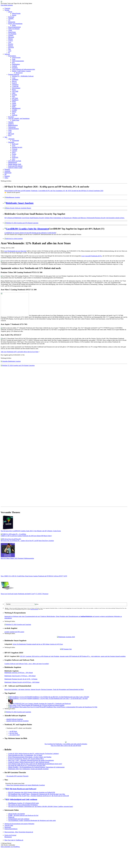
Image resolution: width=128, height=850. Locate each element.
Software (7, 54)
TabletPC (11, 18)
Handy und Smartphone (15, 23)
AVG (13, 159)
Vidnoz (14, 105)
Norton (14, 154)
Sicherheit (11, 142)
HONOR (11, 47)
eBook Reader (16, 13)
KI (9, 52)
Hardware (11, 17)
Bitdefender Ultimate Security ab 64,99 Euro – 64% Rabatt (21, 682)
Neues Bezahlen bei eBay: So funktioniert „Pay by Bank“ (25, 755)
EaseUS (14, 83)
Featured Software (13, 74)
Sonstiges (15, 67)
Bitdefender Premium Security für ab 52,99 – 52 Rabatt (21, 679)
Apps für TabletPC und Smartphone (19, 118)
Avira (13, 145)
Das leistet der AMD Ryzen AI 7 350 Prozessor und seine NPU (27, 765)
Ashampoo (15, 84)
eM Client (15, 98)
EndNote (14, 115)
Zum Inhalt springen (7, 5)
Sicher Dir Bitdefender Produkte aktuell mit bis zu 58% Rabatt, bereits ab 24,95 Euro (38, 644)
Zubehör (10, 35)
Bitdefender (7, 172)
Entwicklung (12, 56)
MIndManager (16, 108)
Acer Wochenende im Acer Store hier (15, 251)
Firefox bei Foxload (10, 835)
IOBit (13, 106)
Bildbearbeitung (13, 125)
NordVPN (15, 157)
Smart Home (12, 32)
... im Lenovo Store (14, 735)
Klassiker (11, 117)
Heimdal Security (17, 147)
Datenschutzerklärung (34, 609)
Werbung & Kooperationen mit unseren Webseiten (19, 823)
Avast (13, 156)
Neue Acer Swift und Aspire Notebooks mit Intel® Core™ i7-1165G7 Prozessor (24, 594)
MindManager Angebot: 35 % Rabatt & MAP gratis (23, 803)
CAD (10, 132)
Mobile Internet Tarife (14, 164)
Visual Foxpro (16, 57)
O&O (13, 93)
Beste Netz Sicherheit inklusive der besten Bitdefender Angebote (26, 785)
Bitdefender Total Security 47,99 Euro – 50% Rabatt (20, 676)
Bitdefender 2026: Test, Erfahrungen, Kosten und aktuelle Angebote (28, 769)
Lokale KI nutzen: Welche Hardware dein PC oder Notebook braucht (28, 762)
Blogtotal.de (8, 837)
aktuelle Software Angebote (14, 719)
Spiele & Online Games (15, 167)
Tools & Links (8, 825)
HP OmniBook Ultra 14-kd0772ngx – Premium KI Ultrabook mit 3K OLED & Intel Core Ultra (36, 794)
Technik (6, 10)
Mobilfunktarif (12, 162)
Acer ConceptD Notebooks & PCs (91, 256)
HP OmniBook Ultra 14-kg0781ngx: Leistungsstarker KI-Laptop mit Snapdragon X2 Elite (70, 707)
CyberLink (15, 86)
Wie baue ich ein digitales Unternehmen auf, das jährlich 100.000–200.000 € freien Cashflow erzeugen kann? (40, 806)
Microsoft (11, 37)
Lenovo (10, 40)
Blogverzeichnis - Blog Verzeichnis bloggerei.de (18, 832)
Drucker (10, 44)
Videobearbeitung (13, 128)
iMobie (14, 111)
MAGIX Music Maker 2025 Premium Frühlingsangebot (17, 558)
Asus (9, 50)
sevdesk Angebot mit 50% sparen (14, 632)
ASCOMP (15, 91)
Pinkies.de (11, 817)
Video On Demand (13, 28)
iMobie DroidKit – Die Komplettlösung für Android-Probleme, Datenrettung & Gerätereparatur (36, 767)
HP (5, 174)
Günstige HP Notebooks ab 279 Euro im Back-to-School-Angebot (44, 705)
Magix (14, 89)
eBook (10, 12)
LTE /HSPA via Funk (14, 161)
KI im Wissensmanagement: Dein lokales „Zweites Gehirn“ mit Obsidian (29, 757)
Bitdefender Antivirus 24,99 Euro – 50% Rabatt (18, 672)
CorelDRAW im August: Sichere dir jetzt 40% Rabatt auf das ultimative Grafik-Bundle (30, 233)
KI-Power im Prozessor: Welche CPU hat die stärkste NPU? (26, 758)
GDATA (14, 150)
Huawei (10, 45)
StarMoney (15, 100)
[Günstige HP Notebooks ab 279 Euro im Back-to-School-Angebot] (16, 705)
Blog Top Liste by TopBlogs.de (13, 840)
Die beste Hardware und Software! (23, 789)
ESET (14, 152)
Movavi (14, 81)
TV (9, 20)
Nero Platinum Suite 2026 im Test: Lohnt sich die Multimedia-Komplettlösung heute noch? (35, 764)
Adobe (14, 103)
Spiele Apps (15, 120)
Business (7, 169)
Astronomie (15, 140)
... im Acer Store (13, 733)
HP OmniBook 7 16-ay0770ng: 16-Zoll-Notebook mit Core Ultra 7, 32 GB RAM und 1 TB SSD (59, 698)
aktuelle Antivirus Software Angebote (17, 721)
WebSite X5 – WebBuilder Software (23, 76)
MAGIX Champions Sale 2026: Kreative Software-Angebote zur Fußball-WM (31, 792)
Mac (9, 49)
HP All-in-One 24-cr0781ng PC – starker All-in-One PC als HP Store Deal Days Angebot (27, 540)
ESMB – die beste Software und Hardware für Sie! (23, 815)
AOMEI (14, 110)
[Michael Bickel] (1, 2)
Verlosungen (12, 127)
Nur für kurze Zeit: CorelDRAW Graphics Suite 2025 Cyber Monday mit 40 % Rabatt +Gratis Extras (31, 531)
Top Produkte (12, 34)
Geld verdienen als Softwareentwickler (23, 69)
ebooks (14, 15)
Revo (9, 135)
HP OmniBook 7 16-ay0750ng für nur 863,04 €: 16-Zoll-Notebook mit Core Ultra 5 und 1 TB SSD (59, 697)
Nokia (14, 25)
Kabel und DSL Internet (15, 166)
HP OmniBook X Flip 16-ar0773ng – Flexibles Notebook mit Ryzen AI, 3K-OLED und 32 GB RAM (38, 796)
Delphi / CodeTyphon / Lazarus (21, 71)
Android (14, 66)
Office (6, 178)
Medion (10, 39)
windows (11, 123)
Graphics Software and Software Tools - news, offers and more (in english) (26, 663)
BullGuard (15, 144)
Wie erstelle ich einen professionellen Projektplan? (23, 805)
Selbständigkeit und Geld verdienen (23, 799)
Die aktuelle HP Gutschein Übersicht (17, 776)
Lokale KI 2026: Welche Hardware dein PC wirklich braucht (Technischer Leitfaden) (33, 753)
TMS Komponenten (18, 61)
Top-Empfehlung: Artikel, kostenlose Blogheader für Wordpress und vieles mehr (32, 820)
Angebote (7, 171)
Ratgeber (7, 176)
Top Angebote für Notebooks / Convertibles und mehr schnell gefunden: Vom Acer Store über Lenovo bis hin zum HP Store (66, 744)
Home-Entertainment (14, 27)
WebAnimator (16, 88)
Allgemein (11, 139)
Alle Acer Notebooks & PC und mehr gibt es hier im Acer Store (19, 352)
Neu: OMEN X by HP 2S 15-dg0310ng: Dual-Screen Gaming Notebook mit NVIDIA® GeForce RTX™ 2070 (34, 576)
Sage (13, 113)
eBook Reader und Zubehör (16, 814)
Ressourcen (19, 73)
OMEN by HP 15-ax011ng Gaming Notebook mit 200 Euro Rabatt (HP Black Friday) (26, 536)
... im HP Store (12, 731)
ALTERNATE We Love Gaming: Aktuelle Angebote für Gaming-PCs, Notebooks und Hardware (42, 703)
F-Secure (14, 149)
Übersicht (7, 8)
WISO (14, 101)
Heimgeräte (11, 22)
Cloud (10, 30)
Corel (13, 78)
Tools (13, 59)
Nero (13, 96)
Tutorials (10, 122)
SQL (13, 62)
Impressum (7, 827)
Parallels (14, 95)
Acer (9, 42)
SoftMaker (15, 79)
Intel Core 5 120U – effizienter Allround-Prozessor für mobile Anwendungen (31, 760)
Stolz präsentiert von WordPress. (10, 846)
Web (5, 137)
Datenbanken (16, 64)
